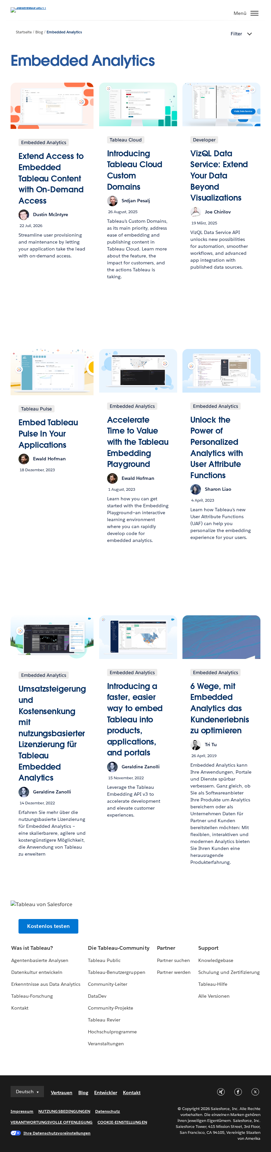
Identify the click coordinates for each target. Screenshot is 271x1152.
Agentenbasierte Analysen (39, 960)
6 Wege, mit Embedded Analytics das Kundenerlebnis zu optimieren (219, 708)
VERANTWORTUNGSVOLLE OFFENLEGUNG (52, 1122)
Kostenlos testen (48, 926)
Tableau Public (104, 960)
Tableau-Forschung (32, 996)
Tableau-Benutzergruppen (116, 972)
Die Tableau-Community (118, 947)
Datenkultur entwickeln (36, 972)
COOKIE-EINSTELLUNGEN (122, 1122)
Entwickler (105, 1092)
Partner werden (174, 972)
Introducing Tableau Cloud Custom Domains (135, 170)
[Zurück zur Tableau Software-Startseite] (34, 7)
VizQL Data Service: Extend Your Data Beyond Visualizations (219, 175)
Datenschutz (107, 1111)
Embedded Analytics (64, 32)
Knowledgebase (215, 960)
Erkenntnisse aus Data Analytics (46, 984)
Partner (166, 947)
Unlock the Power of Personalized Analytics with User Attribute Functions (216, 447)
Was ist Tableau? (32, 947)
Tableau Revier (104, 1020)
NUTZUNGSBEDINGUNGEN (64, 1111)
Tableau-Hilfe (212, 984)
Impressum (22, 1111)
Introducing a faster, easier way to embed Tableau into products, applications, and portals (135, 719)
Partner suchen (173, 960)
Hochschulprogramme (112, 1032)
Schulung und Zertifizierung (229, 972)
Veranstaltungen (106, 1044)
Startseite (24, 32)
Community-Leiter (107, 984)
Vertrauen (61, 1092)
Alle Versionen (214, 996)
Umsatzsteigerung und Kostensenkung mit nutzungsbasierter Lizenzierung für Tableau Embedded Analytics (52, 733)
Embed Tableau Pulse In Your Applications (48, 433)
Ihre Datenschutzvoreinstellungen (57, 1133)
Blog (39, 32)
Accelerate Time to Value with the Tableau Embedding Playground (138, 442)
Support (208, 947)
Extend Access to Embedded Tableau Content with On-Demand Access (51, 178)
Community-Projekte (110, 1008)
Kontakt (19, 1008)
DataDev (97, 996)
